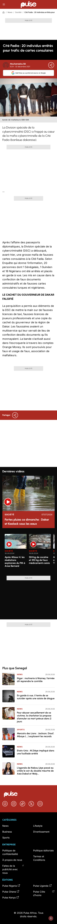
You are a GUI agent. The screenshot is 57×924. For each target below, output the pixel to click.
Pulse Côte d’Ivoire (39, 893)
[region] (28, 553)
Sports (21, 729)
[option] (16, 553)
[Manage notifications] (51, 918)
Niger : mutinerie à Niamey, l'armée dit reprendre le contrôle (36, 680)
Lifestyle (37, 825)
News (10, 12)
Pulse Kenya (9, 897)
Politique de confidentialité (10, 852)
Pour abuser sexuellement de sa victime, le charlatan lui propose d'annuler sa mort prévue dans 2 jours (34, 717)
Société (18, 12)
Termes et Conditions (39, 858)
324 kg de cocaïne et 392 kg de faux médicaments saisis (39, 560)
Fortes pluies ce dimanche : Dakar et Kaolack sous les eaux (27, 521)
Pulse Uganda (40, 885)
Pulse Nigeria (9, 885)
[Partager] (51, 65)
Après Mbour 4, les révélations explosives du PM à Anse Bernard (15, 561)
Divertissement (41, 831)
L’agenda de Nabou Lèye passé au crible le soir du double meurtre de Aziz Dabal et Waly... (35, 770)
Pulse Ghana (9, 891)
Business (7, 831)
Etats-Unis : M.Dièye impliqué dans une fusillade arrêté (35, 752)
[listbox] (30, 553)
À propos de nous (12, 859)
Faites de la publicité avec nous (10, 869)
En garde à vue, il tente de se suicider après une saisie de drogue (36, 697)
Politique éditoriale (43, 850)
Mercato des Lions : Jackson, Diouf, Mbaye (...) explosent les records (35, 735)
